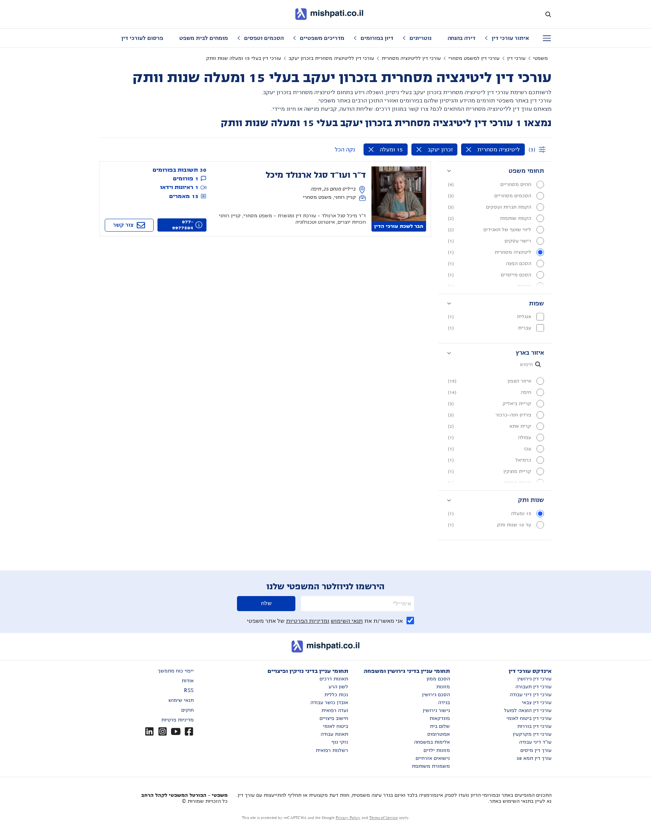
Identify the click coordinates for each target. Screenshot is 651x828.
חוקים (187, 710)
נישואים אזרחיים (433, 758)
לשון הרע (338, 686)
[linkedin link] (149, 731)
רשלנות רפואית (332, 750)
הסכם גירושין (436, 694)
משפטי (540, 58)
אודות (188, 680)
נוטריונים (420, 38)
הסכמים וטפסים (264, 38)
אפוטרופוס (438, 734)
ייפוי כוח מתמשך (176, 671)
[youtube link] (175, 731)
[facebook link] (189, 731)
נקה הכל (345, 149)
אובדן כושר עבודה (329, 702)
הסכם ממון (438, 679)
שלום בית (440, 726)
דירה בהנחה (461, 38)
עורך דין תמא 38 (534, 758)
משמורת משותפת (431, 766)
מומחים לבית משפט (203, 38)
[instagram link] (162, 731)
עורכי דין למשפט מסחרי (474, 58)
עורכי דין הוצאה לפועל (528, 710)
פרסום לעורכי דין (142, 38)
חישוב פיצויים (333, 718)
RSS (189, 690)
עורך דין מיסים (536, 750)
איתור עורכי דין (510, 38)
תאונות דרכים (333, 679)
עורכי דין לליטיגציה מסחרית (411, 58)
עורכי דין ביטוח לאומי (529, 718)
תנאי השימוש (347, 621)
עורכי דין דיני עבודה (531, 694)
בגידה (444, 702)
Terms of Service (383, 818)
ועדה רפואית (334, 710)
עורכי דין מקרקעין (532, 734)
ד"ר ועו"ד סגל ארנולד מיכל (316, 175)
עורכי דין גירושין (534, 679)
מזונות (443, 686)
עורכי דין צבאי (537, 702)
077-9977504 (182, 224)
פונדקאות (439, 718)
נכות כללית (336, 694)
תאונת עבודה (334, 734)
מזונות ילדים (436, 750)
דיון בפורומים (377, 38)
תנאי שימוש (181, 700)
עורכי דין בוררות (534, 726)
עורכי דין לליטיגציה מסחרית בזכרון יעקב (331, 58)
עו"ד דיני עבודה (535, 742)
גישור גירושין (436, 710)
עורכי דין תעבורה (533, 686)
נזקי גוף (340, 742)
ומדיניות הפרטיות (307, 621)
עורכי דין (516, 58)
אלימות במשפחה (432, 742)
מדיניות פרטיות (177, 720)
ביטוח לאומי (335, 726)
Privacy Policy (348, 818)
